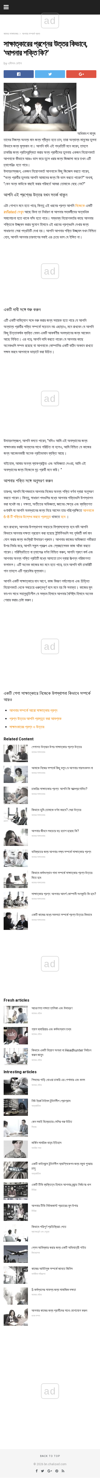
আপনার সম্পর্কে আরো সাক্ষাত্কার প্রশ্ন (33, 710)
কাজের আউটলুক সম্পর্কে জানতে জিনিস (52, 1269)
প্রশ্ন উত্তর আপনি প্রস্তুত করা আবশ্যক (35, 718)
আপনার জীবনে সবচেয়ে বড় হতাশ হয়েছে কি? (55, 831)
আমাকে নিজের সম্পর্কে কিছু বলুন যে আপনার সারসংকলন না (62, 768)
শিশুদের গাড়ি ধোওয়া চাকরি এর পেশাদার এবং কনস (58, 1080)
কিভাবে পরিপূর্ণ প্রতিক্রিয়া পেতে (49, 1227)
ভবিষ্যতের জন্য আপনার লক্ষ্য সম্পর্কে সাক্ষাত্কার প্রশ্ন (61, 852)
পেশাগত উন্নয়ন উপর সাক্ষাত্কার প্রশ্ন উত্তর (57, 747)
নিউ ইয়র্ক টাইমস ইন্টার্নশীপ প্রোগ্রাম (51, 1101)
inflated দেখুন (14, 212)
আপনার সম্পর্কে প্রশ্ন (31, 33)
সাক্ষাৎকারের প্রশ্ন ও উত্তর (26, 727)
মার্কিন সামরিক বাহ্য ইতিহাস (46, 1143)
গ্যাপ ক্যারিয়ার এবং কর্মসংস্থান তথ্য (51, 1029)
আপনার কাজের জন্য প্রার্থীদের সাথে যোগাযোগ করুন (59, 1310)
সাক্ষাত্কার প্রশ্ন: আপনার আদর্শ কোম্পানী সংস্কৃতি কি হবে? (64, 894)
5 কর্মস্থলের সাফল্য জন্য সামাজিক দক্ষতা (54, 1290)
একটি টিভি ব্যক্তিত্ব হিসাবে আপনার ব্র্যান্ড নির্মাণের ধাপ (61, 1185)
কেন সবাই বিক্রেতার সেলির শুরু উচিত (52, 1122)
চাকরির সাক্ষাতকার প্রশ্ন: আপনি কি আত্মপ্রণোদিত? (59, 789)
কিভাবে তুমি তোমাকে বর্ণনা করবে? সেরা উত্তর (56, 810)
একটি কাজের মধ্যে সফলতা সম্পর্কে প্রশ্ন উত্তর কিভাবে (62, 915)
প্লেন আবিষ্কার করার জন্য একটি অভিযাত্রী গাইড (59, 1247)
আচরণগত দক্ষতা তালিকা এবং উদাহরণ (52, 1008)
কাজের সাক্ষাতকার (11, 33)
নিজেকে (80, 205)
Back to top (50, 1456)
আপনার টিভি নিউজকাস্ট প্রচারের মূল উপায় (55, 1206)
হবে (63, 516)
